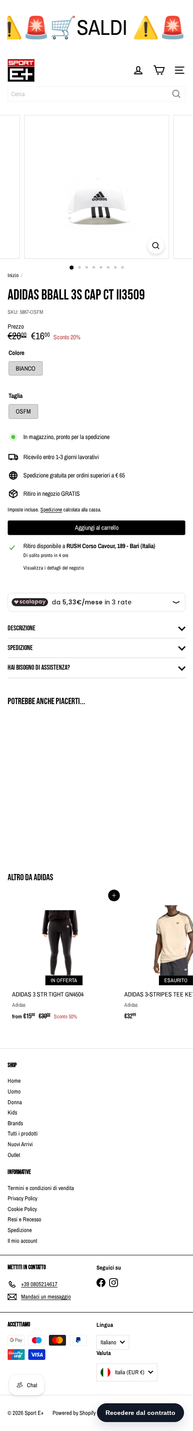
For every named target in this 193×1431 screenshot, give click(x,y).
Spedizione (51, 509)
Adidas (43, 877)
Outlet (14, 1155)
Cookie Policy (22, 1209)
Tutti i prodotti (23, 1133)
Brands (15, 1123)
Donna (15, 1102)
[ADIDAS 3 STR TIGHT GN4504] (63, 960)
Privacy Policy (22, 1198)
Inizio (13, 275)
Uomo (14, 1091)
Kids (12, 1112)
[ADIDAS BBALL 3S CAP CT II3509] (63, 784)
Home (14, 1081)
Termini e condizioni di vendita (41, 1188)
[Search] (176, 93)
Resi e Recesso (24, 1219)
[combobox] (96, 93)
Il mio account (22, 1241)
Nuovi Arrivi (20, 1144)
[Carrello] (159, 70)
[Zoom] (155, 245)
